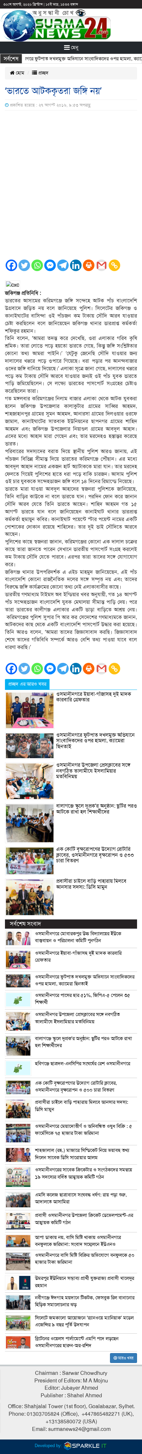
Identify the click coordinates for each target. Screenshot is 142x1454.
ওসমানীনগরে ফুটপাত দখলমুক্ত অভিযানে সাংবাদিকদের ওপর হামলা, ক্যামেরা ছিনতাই (95, 741)
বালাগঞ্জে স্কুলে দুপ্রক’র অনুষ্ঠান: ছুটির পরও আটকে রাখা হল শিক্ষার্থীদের (96, 809)
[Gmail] (101, 265)
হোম (19, 73)
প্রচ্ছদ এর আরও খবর (27, 684)
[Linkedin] (76, 265)
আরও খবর (125, 1358)
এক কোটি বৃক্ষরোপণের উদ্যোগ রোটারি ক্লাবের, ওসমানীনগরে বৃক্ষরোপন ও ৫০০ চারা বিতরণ (95, 855)
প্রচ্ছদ (43, 73)
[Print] (88, 265)
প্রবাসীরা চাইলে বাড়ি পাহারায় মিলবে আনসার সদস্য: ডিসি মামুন (91, 884)
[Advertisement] (71, 185)
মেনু (74, 47)
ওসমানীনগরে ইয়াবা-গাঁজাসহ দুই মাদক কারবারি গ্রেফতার (93, 697)
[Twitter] (24, 265)
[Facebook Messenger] (50, 265)
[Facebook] (11, 265)
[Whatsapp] (37, 265)
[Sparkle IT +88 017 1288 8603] (85, 1445)
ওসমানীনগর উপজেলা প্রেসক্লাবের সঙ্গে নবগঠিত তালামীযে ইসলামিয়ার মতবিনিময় (93, 771)
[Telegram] (63, 265)
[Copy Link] (114, 265)
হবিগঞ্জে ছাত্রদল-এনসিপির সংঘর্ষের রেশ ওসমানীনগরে (82, 1064)
